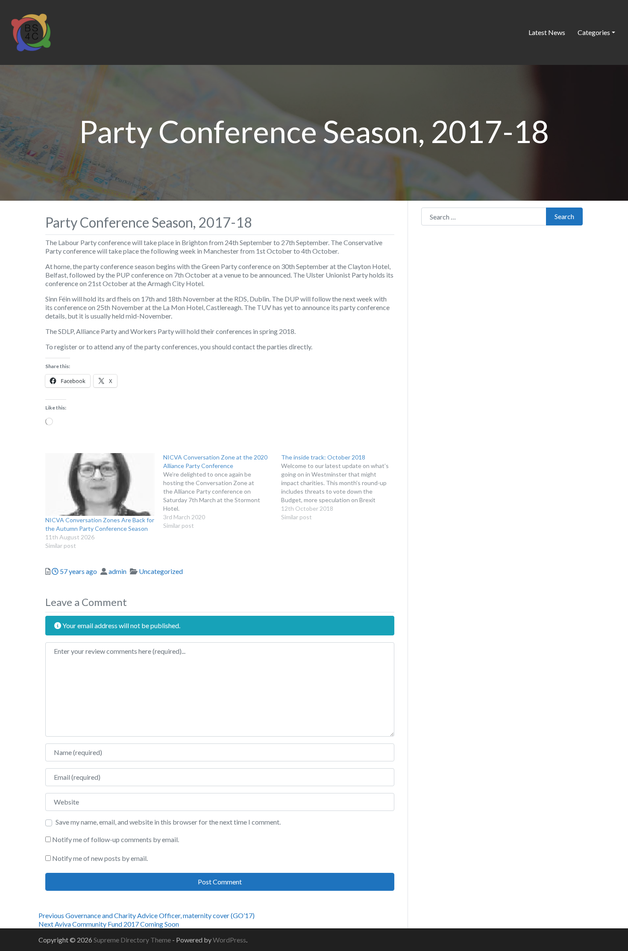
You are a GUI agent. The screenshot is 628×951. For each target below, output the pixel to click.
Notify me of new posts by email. (100, 858)
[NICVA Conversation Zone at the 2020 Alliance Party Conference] (222, 491)
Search (564, 216)
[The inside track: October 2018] (340, 487)
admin (117, 571)
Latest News (546, 32)
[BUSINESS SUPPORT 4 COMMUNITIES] (31, 31)
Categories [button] (594, 32)
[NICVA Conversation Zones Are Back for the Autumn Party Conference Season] (100, 484)
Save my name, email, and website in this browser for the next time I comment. (168, 822)
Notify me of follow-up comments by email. (115, 839)
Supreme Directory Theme (133, 940)
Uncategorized (161, 571)
